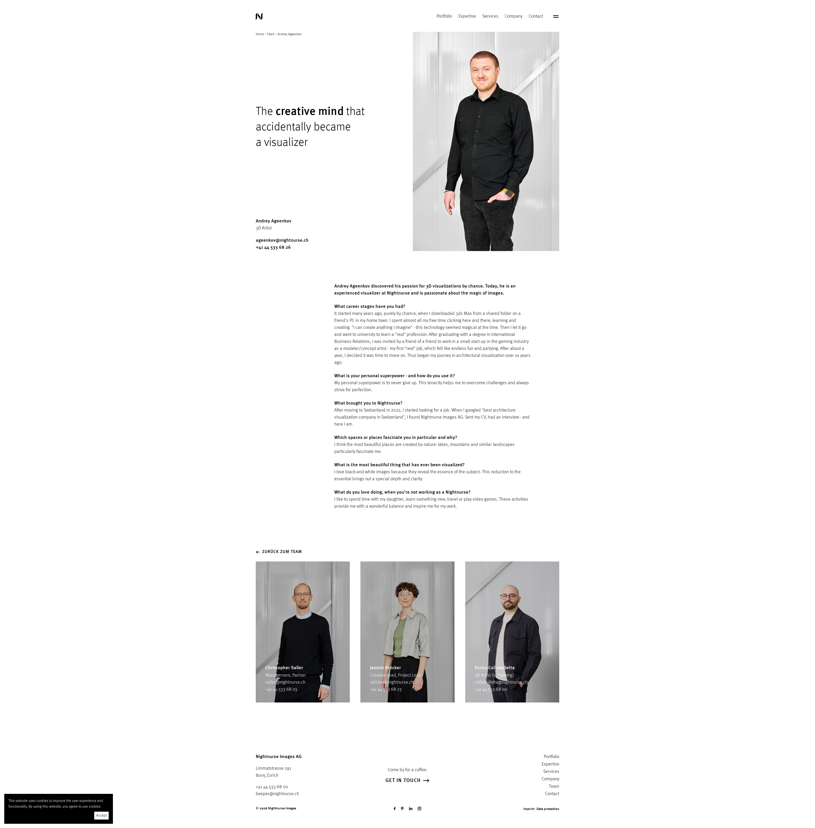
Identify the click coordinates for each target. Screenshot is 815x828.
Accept (101, 815)
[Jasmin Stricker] (407, 631)
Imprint (528, 809)
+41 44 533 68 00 (491, 689)
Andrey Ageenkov (290, 34)
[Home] (259, 16)
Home (260, 34)
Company (513, 16)
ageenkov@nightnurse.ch (282, 240)
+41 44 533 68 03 (281, 689)
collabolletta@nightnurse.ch (501, 682)
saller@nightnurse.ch (285, 682)
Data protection (548, 809)
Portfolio (444, 16)
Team (270, 34)
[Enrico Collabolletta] (512, 631)
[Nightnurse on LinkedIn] (410, 808)
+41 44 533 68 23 (386, 689)
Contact (536, 16)
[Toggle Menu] (555, 16)
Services (490, 16)
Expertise (467, 16)
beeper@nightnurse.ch (277, 794)
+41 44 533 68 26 (273, 247)
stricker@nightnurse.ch (392, 682)
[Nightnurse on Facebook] (395, 808)
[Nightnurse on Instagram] (419, 808)
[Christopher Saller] (303, 631)
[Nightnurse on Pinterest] (402, 808)
